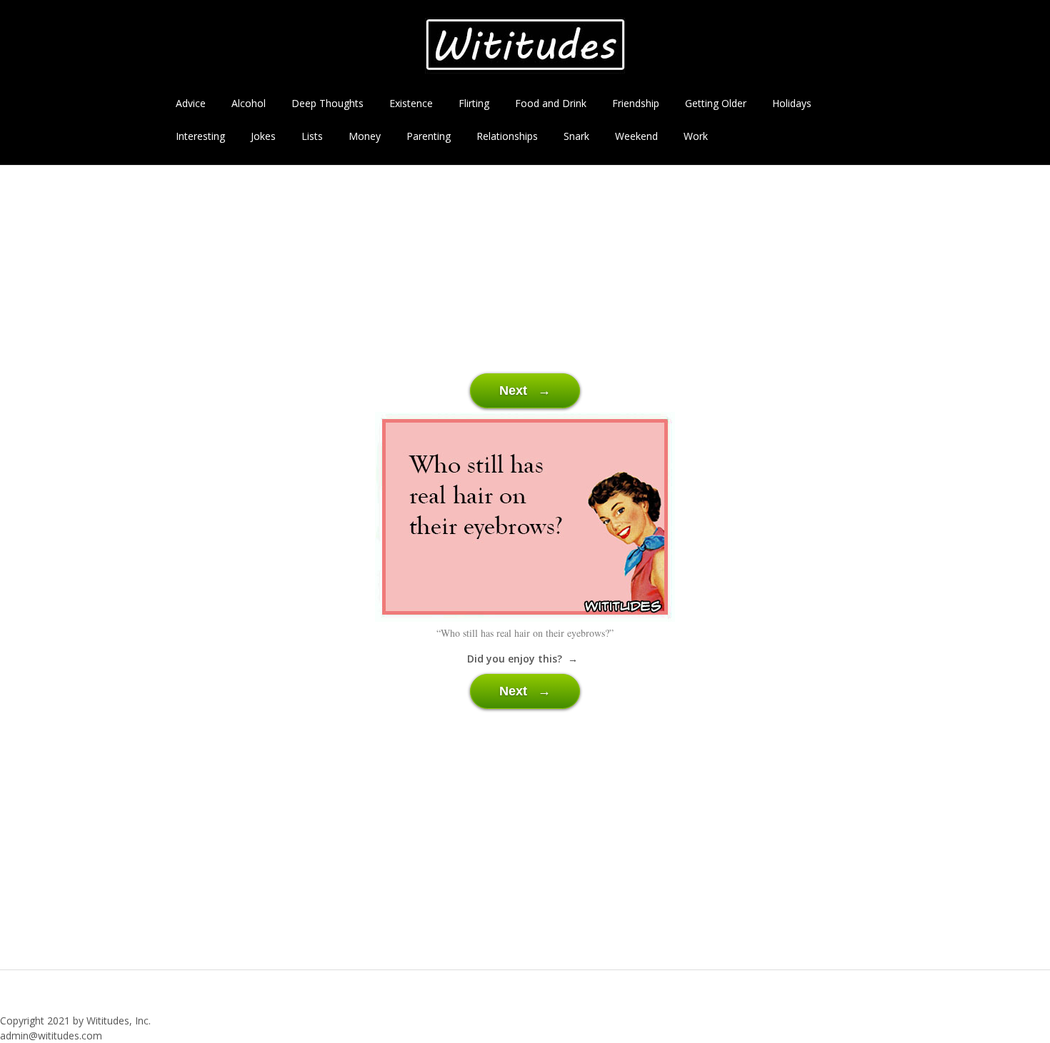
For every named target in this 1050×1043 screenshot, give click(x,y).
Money (365, 136)
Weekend (636, 136)
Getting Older (715, 103)
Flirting (474, 103)
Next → (525, 390)
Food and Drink (550, 103)
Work (696, 136)
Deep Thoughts (327, 103)
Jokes (263, 136)
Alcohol (248, 103)
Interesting (200, 136)
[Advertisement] (525, 266)
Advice (191, 103)
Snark (576, 136)
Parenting (428, 136)
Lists (312, 136)
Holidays (791, 103)
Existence (411, 103)
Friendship (635, 103)
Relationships (507, 136)
